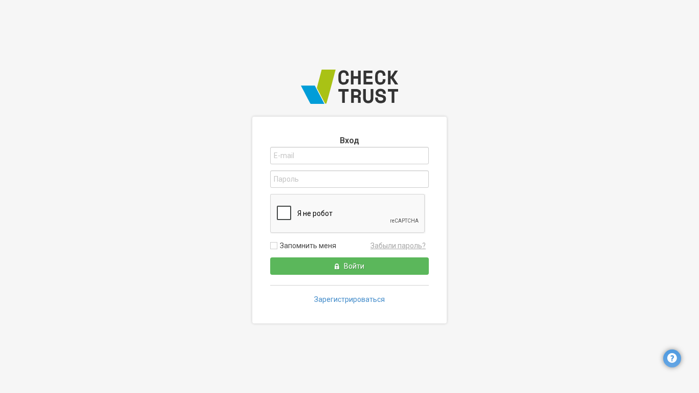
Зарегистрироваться (349, 299)
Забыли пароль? (398, 246)
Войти (353, 266)
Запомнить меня (308, 246)
